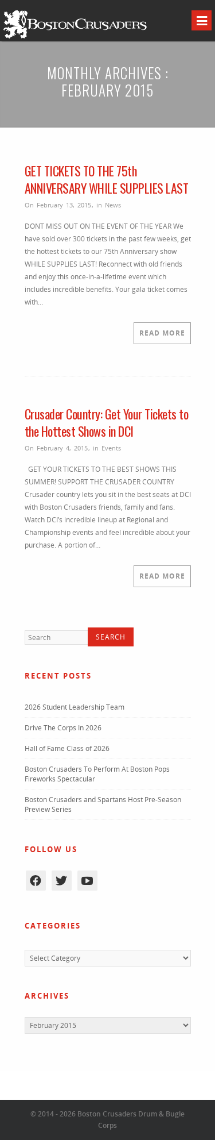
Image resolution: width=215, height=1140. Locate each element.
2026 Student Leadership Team (74, 707)
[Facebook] (36, 881)
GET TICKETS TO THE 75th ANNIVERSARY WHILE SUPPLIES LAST (107, 179)
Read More (162, 333)
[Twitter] (62, 881)
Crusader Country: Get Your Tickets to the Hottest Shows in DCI (107, 422)
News (113, 205)
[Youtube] (87, 881)
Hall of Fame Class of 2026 (67, 748)
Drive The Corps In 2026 (63, 728)
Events (111, 448)
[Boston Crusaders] (75, 38)
